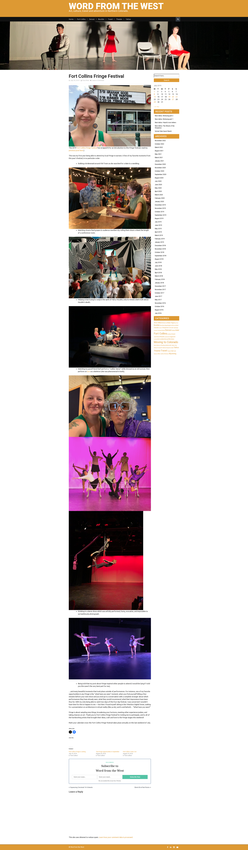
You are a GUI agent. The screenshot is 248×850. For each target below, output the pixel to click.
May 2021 (158, 154)
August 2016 (159, 310)
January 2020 (159, 201)
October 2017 (159, 293)
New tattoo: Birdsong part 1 (164, 119)
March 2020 (159, 195)
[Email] (178, 847)
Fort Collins (81, 19)
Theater (119, 19)
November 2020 (160, 168)
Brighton (169, 325)
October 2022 (159, 144)
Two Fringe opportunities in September (107, 751)
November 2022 (160, 141)
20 (173, 97)
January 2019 (159, 242)
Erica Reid (85, 80)
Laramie (166, 336)
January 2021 (159, 161)
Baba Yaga (170, 323)
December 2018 (160, 245)
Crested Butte (161, 330)
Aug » (158, 106)
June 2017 (158, 296)
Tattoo (128, 19)
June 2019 (158, 225)
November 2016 (160, 303)
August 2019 (159, 218)
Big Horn (176, 323)
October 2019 (159, 212)
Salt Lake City (173, 345)
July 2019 (158, 222)
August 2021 (159, 151)
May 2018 (158, 269)
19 (169, 97)
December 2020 (160, 164)
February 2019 (160, 239)
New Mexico (157, 345)
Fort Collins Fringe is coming (77, 751)
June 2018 (158, 266)
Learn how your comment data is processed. (116, 837)
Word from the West (116, 6)
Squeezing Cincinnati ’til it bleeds (81, 787)
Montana (171, 339)
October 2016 (159, 306)
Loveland (162, 339)
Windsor (166, 353)
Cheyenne (165, 327)
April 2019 (158, 232)
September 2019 (160, 215)
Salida (167, 345)
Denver (92, 19)
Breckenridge (163, 325)
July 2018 (158, 262)
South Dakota (162, 347)
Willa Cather (161, 353)
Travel (110, 19)
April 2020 (158, 191)
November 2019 (160, 208)
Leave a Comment (98, 80)
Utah (172, 351)
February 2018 (160, 279)
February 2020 (160, 198)
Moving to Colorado (166, 342)
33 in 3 (156, 323)
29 (155, 102)
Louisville (156, 339)
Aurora (165, 323)
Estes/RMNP (175, 330)
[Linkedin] (171, 847)
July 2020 (158, 181)
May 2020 (158, 188)
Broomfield (175, 325)
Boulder (101, 19)
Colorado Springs (173, 327)
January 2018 (159, 283)
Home (71, 19)
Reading (163, 345)
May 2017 (158, 300)
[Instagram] (174, 847)
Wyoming (172, 354)
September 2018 (160, 256)
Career (160, 327)
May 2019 (158, 229)
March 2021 (159, 157)
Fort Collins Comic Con (129, 751)
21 (177, 97)
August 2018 (159, 259)
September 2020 (160, 174)
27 (173, 99)
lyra (88, 371)
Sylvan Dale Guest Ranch (163, 131)
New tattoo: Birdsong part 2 (164, 116)
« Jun (155, 106)
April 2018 (158, 273)
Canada (156, 327)
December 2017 (160, 286)
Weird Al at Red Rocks (142, 787)
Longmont (172, 337)
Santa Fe (156, 347)
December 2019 (160, 205)
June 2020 (158, 185)
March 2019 (159, 235)
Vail (175, 351)
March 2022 (159, 147)
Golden (169, 334)
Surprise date (170, 347)
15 (155, 97)
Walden (155, 353)
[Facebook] (168, 847)
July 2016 (158, 313)
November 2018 (160, 249)
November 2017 (160, 289)
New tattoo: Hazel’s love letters (165, 122)
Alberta (161, 323)
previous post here (76, 150)
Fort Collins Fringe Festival (87, 148)
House (162, 337)
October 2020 (159, 171)
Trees (168, 351)
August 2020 (159, 178)
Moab (166, 339)
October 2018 (159, 252)
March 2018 (159, 276)
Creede (155, 330)
